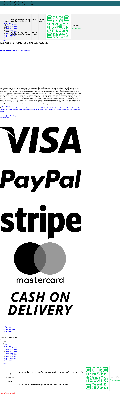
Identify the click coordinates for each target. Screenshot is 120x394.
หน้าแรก (5, 326)
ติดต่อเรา (5, 40)
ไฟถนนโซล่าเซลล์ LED (50, 109)
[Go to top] (0, 339)
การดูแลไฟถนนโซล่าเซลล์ (25, 107)
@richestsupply (76, 28)
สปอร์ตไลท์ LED (7, 23)
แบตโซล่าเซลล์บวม (53, 107)
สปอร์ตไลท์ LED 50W (11, 33)
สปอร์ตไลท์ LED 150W (11, 30)
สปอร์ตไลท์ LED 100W (11, 354)
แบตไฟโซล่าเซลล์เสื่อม (63, 107)
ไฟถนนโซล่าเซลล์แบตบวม (63, 109)
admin (16, 54)
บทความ (5, 38)
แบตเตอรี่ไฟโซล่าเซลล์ (42, 107)
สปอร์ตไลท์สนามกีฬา (8, 37)
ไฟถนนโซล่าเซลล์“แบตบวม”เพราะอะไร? (15, 51)
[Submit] (3, 343)
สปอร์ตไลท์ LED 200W (11, 28)
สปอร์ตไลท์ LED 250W (11, 26)
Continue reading (5, 106)
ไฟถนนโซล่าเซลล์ (39, 109)
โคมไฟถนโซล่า (74, 107)
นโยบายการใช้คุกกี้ (4, 117)
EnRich (16, 107)
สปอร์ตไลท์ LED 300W (11, 24)
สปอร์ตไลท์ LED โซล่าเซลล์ (9, 35)
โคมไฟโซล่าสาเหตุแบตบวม (15, 109)
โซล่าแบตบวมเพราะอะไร (29, 109)
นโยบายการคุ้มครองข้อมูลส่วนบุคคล (9, 116)
